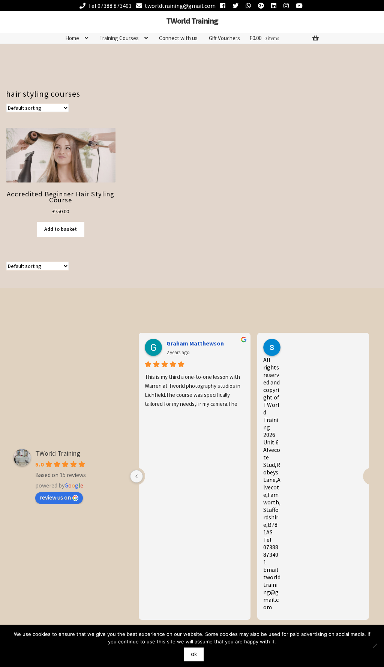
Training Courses (119, 38)
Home (72, 38)
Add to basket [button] (60, 229)
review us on (55, 497)
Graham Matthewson (195, 343)
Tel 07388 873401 (110, 5)
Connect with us (178, 38)
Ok (194, 654)
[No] (374, 645)
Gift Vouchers (224, 38)
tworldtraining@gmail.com (180, 5)
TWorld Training (192, 20)
